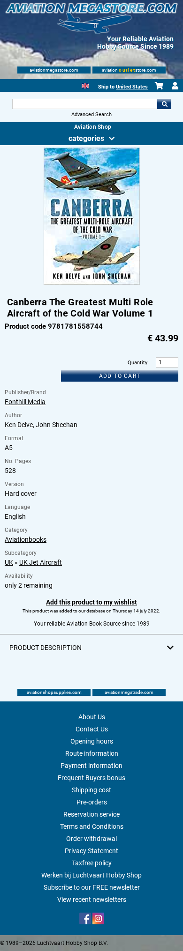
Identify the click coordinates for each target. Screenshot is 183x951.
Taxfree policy (92, 863)
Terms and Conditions (91, 826)
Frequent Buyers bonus (91, 777)
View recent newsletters (91, 899)
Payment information (91, 765)
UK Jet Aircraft (40, 562)
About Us (91, 717)
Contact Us (92, 729)
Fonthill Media (25, 401)
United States (132, 87)
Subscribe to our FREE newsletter (92, 887)
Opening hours (91, 741)
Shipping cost (91, 790)
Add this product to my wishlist (91, 602)
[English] (85, 85)
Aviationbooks (25, 539)
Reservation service (91, 814)
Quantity (137, 363)
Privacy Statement (91, 851)
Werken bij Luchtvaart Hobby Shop (91, 875)
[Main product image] (92, 283)
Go (164, 104)
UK (9, 562)
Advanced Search (91, 114)
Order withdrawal (91, 838)
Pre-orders (91, 802)
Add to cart (119, 376)
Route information (91, 753)
